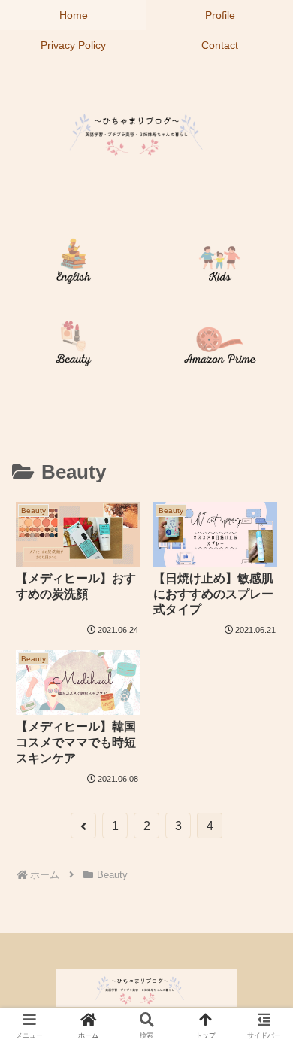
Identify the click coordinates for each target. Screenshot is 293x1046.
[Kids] (219, 264)
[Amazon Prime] (219, 347)
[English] (73, 264)
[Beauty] (73, 347)
